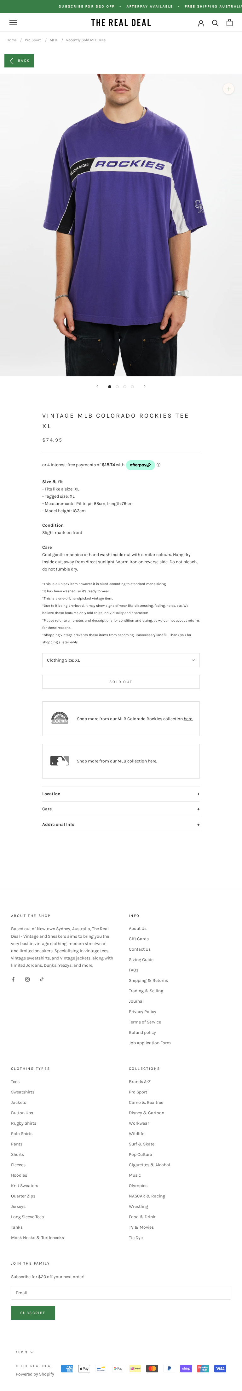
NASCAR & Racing (147, 1196)
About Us (138, 928)
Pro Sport (33, 40)
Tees (15, 1081)
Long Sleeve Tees (27, 1217)
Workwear (139, 1123)
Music (135, 1175)
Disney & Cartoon (146, 1113)
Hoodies (19, 1175)
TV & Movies (141, 1227)
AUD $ (22, 1352)
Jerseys (18, 1206)
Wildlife (136, 1133)
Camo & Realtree (146, 1102)
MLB (53, 40)
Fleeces (18, 1165)
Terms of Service (145, 1022)
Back (24, 60)
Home (12, 40)
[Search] (215, 22)
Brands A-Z (140, 1081)
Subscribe (33, 1313)
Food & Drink (142, 1217)
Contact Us (140, 949)
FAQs (133, 970)
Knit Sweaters (24, 1185)
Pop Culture (140, 1154)
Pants (16, 1144)
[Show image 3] (124, 386)
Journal (136, 1001)
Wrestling (138, 1206)
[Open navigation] (13, 22)
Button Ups (22, 1113)
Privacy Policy (142, 1011)
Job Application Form (150, 1043)
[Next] (145, 386)
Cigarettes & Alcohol (149, 1165)
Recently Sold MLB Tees (86, 40)
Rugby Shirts (23, 1123)
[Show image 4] (132, 386)
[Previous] (97, 386)
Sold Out (120, 682)
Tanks (17, 1227)
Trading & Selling (146, 991)
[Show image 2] (117, 386)
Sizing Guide (141, 959)
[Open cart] (230, 22)
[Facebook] (13, 978)
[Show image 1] (109, 386)
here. (188, 719)
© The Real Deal (34, 1366)
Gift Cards (139, 939)
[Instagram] (27, 978)
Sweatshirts (22, 1092)
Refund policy (142, 1032)
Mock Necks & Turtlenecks (37, 1237)
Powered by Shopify (35, 1374)
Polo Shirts (21, 1133)
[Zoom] (228, 88)
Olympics (138, 1185)
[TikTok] (41, 978)
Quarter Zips (23, 1196)
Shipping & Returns (148, 980)
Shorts (17, 1154)
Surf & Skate (141, 1144)
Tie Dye (136, 1237)
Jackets (18, 1102)
